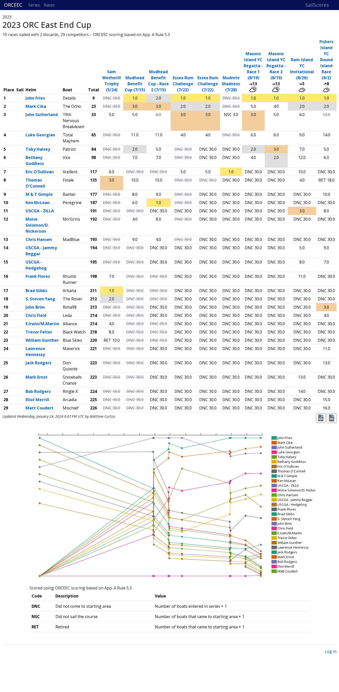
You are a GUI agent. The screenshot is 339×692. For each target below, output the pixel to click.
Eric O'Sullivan (40, 172)
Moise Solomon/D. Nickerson (37, 225)
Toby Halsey (38, 149)
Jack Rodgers (38, 363)
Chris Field (36, 315)
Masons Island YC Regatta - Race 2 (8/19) (276, 65)
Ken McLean (38, 202)
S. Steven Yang (40, 299)
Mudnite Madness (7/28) (231, 84)
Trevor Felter (39, 332)
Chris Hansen (39, 239)
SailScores (317, 5)
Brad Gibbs (36, 290)
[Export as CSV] (331, 418)
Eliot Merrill (37, 399)
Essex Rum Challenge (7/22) (183, 84)
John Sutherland (42, 114)
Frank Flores (38, 276)
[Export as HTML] (321, 418)
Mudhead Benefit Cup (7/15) (135, 84)
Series (34, 5)
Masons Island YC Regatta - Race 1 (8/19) (253, 65)
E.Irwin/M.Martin (42, 323)
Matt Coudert (39, 408)
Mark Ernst (36, 377)
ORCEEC (13, 5)
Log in (330, 651)
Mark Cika (36, 106)
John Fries (35, 98)
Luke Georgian (40, 135)
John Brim (35, 307)
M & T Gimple (39, 194)
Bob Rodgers (38, 391)
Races (49, 5)
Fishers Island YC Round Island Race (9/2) (326, 59)
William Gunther (42, 340)
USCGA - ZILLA (40, 211)
